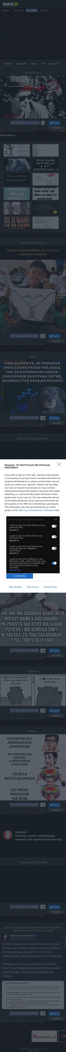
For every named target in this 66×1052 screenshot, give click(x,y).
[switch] (54, 526)
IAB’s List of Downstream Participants (37, 510)
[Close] (60, 465)
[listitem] (33, 519)
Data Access (33, 587)
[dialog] (33, 526)
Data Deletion (15, 587)
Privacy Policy (50, 587)
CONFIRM (19, 576)
